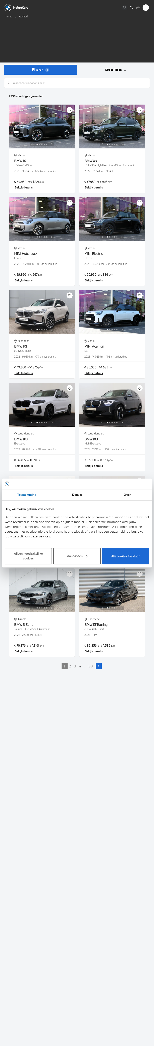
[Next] (52, 144)
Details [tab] (77, 494)
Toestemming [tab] (26, 494)
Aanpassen (75, 556)
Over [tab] (127, 494)
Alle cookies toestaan (125, 556)
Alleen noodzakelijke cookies (28, 556)
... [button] (85, 666)
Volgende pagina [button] (99, 666)
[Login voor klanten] (137, 7)
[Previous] (31, 144)
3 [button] (75, 666)
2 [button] (70, 666)
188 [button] (90, 666)
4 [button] (80, 666)
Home (8, 16)
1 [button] (64, 666)
